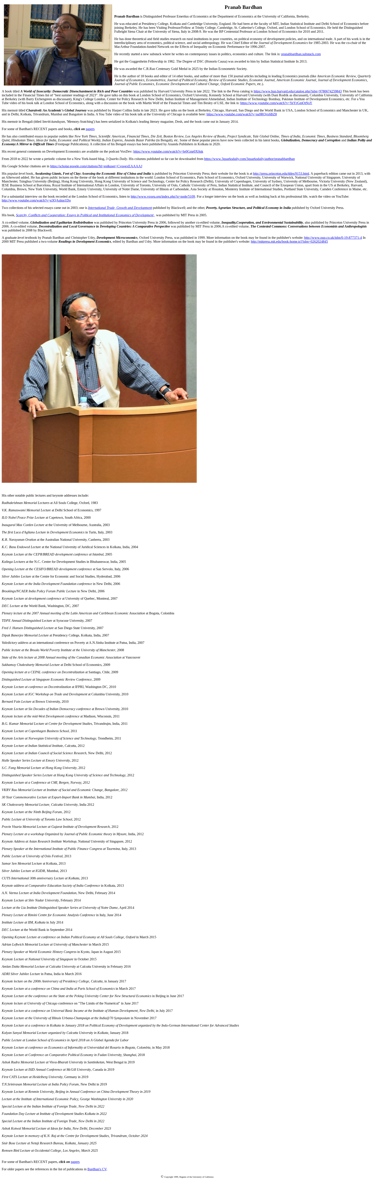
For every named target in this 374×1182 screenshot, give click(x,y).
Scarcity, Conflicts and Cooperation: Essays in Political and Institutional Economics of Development (84, 215)
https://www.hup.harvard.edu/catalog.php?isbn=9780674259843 (298, 91)
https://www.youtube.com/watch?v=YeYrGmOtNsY (276, 103)
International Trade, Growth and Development (120, 208)
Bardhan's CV (96, 1169)
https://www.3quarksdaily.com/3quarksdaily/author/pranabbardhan (249, 159)
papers (90, 129)
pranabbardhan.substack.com (301, 54)
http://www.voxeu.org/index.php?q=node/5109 (163, 196)
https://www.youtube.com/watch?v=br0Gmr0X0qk (168, 151)
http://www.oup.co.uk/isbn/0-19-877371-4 (333, 237)
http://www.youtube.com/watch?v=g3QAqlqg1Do (36, 200)
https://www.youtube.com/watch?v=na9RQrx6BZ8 (241, 114)
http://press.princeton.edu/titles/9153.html (281, 173)
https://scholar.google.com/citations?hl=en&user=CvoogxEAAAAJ (96, 166)
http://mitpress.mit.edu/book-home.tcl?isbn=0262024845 (289, 241)
